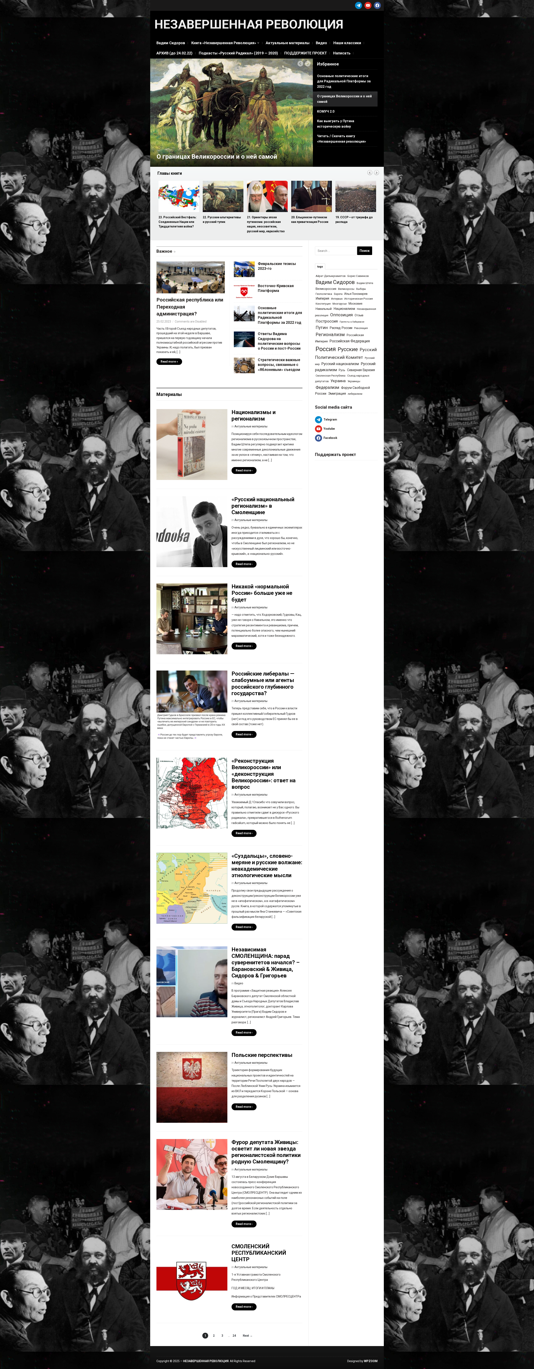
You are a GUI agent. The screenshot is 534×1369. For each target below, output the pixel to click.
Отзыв (359, 315)
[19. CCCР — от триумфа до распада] (267, 197)
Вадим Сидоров (170, 43)
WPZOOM (371, 1361)
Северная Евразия (361, 370)
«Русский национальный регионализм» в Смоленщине (263, 505)
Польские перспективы (262, 1055)
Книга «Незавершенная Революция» (223, 43)
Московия (355, 303)
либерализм (355, 393)
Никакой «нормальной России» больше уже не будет (262, 593)
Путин (322, 327)
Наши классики (347, 43)
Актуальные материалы (288, 43)
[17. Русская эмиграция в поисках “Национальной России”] (355, 197)
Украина (338, 380)
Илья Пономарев (356, 293)
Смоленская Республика (330, 375)
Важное (164, 251)
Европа (338, 294)
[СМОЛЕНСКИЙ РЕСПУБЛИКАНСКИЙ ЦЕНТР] (191, 1278)
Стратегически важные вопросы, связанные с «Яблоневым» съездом (279, 365)
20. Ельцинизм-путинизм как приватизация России (221, 220)
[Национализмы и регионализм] (191, 444)
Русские (348, 349)
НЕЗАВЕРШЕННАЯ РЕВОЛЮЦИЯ (248, 24)
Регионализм (330, 334)
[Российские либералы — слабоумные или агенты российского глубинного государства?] (191, 705)
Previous (300, 64)
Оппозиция (341, 314)
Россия (326, 349)
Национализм (344, 309)
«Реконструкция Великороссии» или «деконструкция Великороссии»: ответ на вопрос (264, 774)
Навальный (324, 309)
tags (320, 266)
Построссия (327, 321)
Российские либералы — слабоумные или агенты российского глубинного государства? (263, 683)
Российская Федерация (350, 341)
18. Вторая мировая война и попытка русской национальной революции (311, 222)
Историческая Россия (358, 298)
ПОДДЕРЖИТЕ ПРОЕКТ (305, 53)
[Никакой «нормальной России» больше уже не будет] (191, 618)
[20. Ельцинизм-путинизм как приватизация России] (223, 197)
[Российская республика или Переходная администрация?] (190, 278)
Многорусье (339, 303)
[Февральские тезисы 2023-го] (244, 269)
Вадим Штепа (365, 283)
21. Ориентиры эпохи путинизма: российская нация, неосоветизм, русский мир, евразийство (177, 224)
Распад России (341, 328)
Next (308, 64)
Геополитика (324, 293)
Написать (341, 53)
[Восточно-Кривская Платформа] (244, 291)
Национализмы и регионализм (254, 415)
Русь (342, 370)
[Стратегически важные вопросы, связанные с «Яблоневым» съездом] (244, 365)
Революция (361, 328)
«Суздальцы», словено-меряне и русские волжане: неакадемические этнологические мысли (267, 866)
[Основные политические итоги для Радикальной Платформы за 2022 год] (244, 313)
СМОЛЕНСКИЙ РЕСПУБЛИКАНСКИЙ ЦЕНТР (259, 1252)
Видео (321, 43)
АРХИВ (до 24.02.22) (174, 53)
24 (234, 1335)
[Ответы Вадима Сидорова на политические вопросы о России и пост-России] (244, 339)
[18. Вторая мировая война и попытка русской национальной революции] (311, 197)
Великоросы (346, 288)
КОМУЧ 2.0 (173, 156)
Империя (322, 298)
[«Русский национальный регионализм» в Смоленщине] (191, 531)
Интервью (337, 298)
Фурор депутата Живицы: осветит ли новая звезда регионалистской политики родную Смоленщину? (266, 1152)
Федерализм (327, 387)
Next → (248, 1335)
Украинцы (354, 381)
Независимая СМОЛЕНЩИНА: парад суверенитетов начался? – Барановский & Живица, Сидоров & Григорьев (266, 962)
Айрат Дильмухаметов (331, 276)
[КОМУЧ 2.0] (231, 112)
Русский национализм (340, 364)
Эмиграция (337, 393)
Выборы (361, 289)
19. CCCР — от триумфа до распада (265, 220)
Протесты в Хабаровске (352, 321)
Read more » (169, 361)
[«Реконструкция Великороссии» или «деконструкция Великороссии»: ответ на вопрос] (191, 793)
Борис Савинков (358, 276)
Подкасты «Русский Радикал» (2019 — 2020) (238, 53)
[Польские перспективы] (191, 1087)
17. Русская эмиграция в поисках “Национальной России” (352, 222)
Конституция (323, 303)
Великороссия (326, 289)
